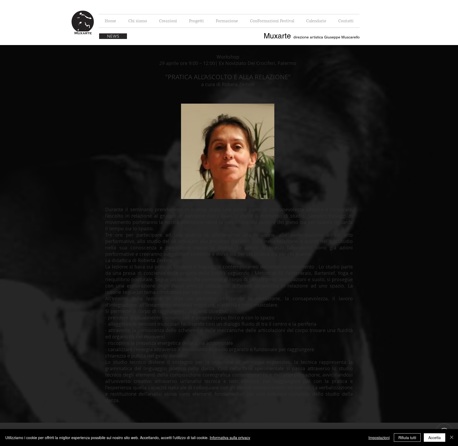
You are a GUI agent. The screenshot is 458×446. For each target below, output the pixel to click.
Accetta (434, 437)
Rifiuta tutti (407, 437)
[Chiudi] (451, 437)
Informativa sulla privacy (230, 437)
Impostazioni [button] (379, 437)
